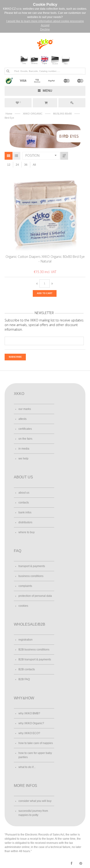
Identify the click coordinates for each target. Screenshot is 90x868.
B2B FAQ (24, 679)
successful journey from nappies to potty (33, 813)
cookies (23, 605)
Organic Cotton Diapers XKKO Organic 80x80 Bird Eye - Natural (45, 258)
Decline (45, 29)
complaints (25, 586)
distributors (25, 522)
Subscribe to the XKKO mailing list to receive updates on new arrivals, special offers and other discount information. (44, 325)
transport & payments (31, 566)
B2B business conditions (33, 649)
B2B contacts (26, 669)
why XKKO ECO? (29, 733)
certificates (25, 428)
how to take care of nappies (35, 743)
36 (25, 164)
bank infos (24, 512)
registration (25, 639)
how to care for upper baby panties (35, 755)
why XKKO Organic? (31, 723)
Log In (71, 102)
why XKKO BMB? (29, 713)
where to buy (26, 532)
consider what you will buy (34, 801)
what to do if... (27, 767)
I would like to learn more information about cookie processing (45, 21)
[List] (16, 156)
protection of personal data (35, 595)
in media (23, 448)
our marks (24, 409)
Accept (45, 25)
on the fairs (25, 438)
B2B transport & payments (34, 659)
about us (23, 492)
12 (8, 164)
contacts (23, 502)
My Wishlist (20, 102)
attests (22, 419)
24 (17, 164)
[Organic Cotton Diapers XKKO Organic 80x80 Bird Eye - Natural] (45, 212)
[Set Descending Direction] (64, 156)
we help (23, 458)
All (34, 164)
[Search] (7, 71)
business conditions (30, 576)
